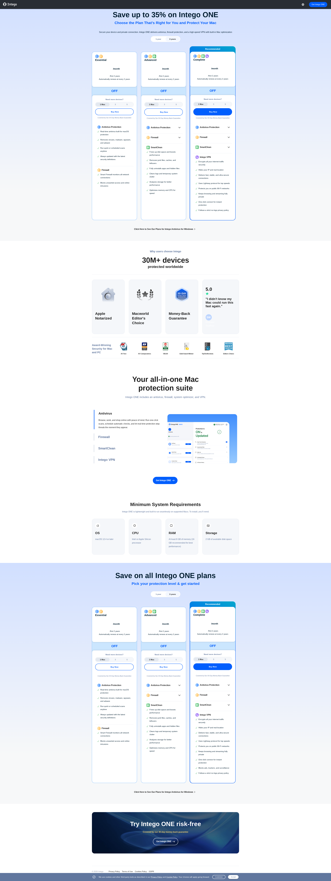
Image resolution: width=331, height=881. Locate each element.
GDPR (151, 871)
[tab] (129, 419)
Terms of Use (127, 871)
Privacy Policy (114, 871)
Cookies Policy (141, 871)
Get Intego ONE (318, 4)
